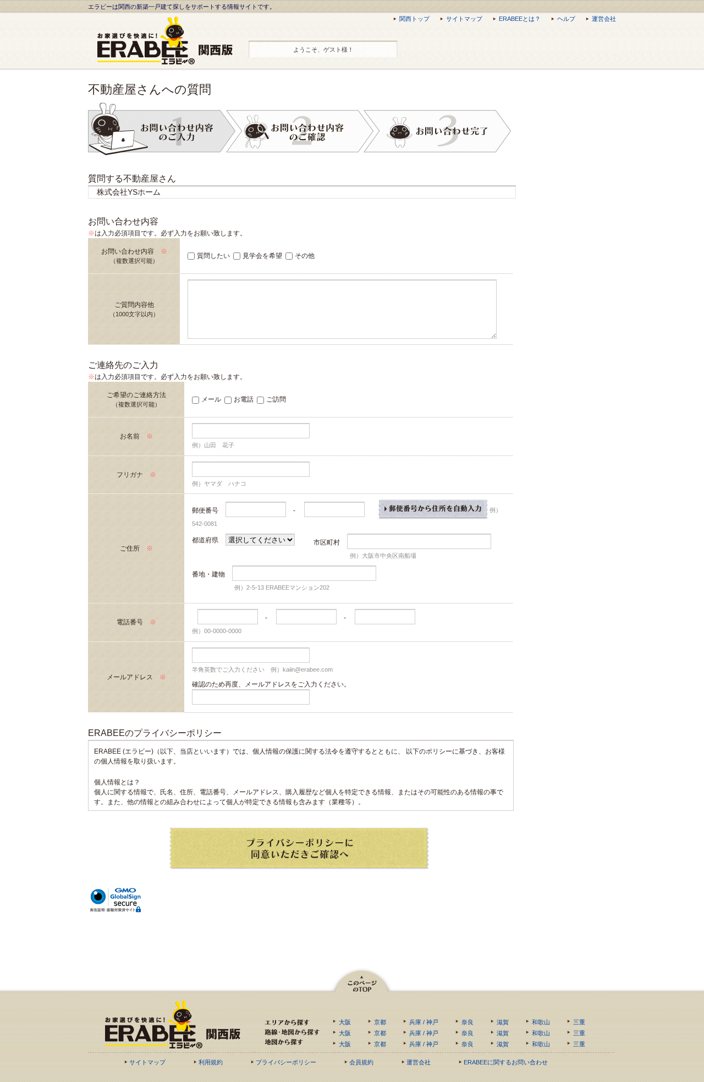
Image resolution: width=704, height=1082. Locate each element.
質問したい (213, 256)
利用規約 (211, 1062)
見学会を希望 (262, 256)
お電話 (244, 399)
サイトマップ (464, 18)
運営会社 (604, 18)
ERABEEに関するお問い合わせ (506, 1062)
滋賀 (503, 1022)
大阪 (345, 1022)
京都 (380, 1022)
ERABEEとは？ (520, 18)
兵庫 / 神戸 (423, 1022)
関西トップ (414, 18)
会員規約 (361, 1062)
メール (211, 399)
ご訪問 (276, 399)
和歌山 (541, 1022)
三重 (579, 1022)
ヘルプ (566, 18)
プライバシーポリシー (286, 1062)
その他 (305, 256)
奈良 (467, 1022)
